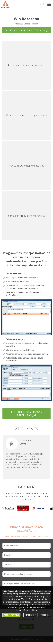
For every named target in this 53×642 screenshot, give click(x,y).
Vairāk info (45, 614)
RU (44, 4)
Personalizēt (30, 614)
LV (40, 4)
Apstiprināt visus (11, 614)
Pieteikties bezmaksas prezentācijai (26, 30)
